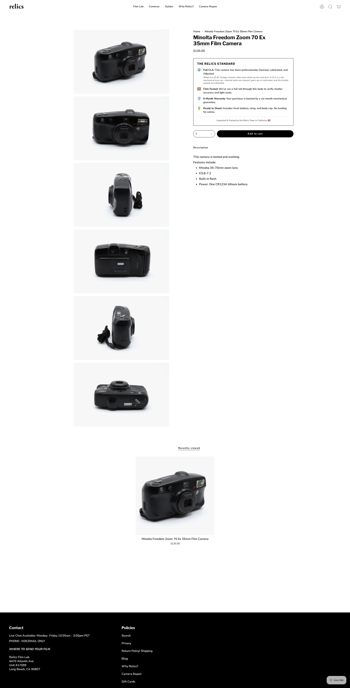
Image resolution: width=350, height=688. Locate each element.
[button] (208, 6)
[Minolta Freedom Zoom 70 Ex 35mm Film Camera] (175, 495)
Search (126, 636)
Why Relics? (130, 666)
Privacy (126, 643)
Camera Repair (132, 674)
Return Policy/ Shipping (137, 651)
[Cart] (339, 6)
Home (196, 31)
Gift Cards (128, 682)
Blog (125, 659)
